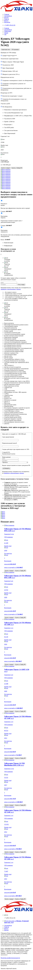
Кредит (6, 17)
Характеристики (5, 49)
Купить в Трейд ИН (17, 168)
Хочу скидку (21, 284)
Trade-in (6, 19)
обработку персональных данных (11, 289)
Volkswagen (7, 31)
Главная (6, 14)
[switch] (1, 200)
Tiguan (6, 33)
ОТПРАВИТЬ (6, 468)
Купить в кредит (5, 168)
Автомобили (8, 16)
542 (5, 34)
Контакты (7, 22)
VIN (15, 49)
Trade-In (6, 927)
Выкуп (6, 20)
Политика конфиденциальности (10, 958)
